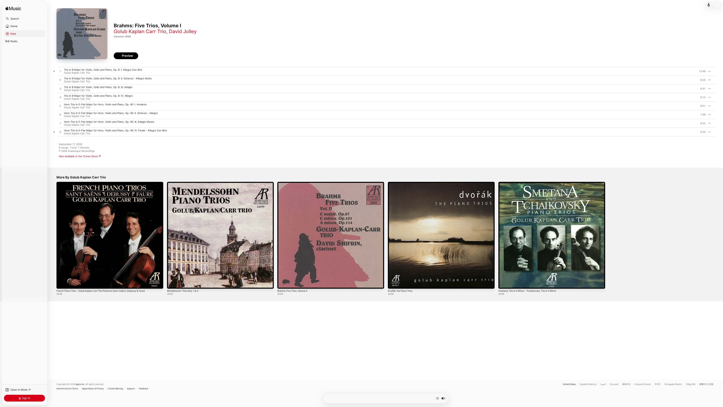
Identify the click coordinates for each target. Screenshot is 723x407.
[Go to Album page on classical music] (708, 5)
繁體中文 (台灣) (706, 384)
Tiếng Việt (690, 384)
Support (131, 389)
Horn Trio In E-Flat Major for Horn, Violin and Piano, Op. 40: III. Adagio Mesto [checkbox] (109, 121)
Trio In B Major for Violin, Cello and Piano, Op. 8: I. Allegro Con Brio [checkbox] (103, 69)
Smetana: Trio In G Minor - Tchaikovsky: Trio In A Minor (530, 183)
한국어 (657, 384)
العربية (603, 384)
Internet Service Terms (67, 389)
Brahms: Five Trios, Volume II (294, 183)
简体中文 (626, 384)
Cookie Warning (115, 389)
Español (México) (588, 384)
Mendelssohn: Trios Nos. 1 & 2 (185, 183)
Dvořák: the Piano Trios (401, 183)
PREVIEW (701, 71)
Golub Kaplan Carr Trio (140, 31)
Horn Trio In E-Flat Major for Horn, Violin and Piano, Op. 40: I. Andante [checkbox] (105, 104)
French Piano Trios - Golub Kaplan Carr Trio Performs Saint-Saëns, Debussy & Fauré (105, 183)
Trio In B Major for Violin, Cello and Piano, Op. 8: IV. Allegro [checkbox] (98, 95)
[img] (13, 8)
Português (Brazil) (673, 384)
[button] (24, 18)
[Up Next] (437, 398)
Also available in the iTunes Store (78, 156)
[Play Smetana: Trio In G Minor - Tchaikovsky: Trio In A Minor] (503, 284)
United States (569, 384)
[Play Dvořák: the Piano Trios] (392, 284)
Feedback (143, 389)
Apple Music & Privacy (93, 389)
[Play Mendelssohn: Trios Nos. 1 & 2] (172, 284)
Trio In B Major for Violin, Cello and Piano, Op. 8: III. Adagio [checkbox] (98, 87)
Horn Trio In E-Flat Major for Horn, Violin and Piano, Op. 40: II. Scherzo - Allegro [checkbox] (111, 113)
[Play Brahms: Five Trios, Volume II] (282, 284)
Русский (614, 384)
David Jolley (183, 31)
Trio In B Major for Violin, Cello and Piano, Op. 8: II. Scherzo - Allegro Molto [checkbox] (108, 78)
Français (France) (643, 384)
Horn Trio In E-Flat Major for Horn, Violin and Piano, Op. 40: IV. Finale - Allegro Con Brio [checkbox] (115, 130)
